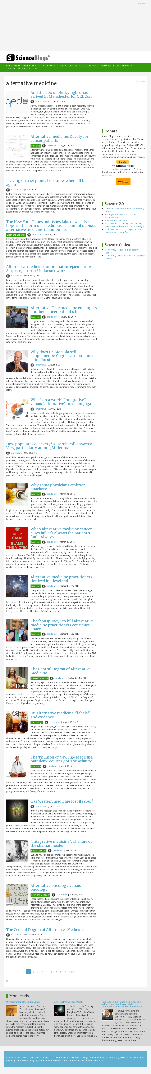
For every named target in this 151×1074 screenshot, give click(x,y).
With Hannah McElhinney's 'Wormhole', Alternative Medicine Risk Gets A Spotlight (124, 225)
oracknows (41, 101)
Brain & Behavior (122, 65)
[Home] (29, 58)
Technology (13, 68)
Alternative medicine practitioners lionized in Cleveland (61, 579)
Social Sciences (68, 65)
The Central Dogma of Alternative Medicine (61, 671)
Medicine (106, 65)
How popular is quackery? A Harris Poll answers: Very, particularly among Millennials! (49, 446)
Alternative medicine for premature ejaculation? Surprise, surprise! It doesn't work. (49, 268)
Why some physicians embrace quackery (58, 487)
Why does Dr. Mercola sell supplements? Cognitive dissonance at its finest (62, 356)
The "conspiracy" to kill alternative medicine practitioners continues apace (62, 625)
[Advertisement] (75, 25)
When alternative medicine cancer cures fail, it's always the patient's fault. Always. (61, 533)
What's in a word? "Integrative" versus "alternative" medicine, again (63, 402)
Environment (50, 65)
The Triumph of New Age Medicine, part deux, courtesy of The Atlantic (62, 759)
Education (85, 65)
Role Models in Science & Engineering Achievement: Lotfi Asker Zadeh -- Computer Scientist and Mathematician (122, 1004)
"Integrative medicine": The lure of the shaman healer (61, 843)
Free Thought (29, 68)
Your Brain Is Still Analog (116, 220)
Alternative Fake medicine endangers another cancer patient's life (64, 310)
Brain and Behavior (16, 234)
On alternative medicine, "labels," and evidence (60, 715)
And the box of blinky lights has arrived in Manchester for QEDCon (61, 94)
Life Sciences (13, 65)
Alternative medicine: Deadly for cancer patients (59, 138)
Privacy (52, 1057)
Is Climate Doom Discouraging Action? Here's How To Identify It (123, 231)
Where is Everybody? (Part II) (68, 1002)
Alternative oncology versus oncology (56, 887)
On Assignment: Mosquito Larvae (23, 1002)
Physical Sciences (32, 65)
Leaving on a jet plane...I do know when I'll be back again (51, 182)
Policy (96, 65)
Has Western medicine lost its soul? (62, 801)
